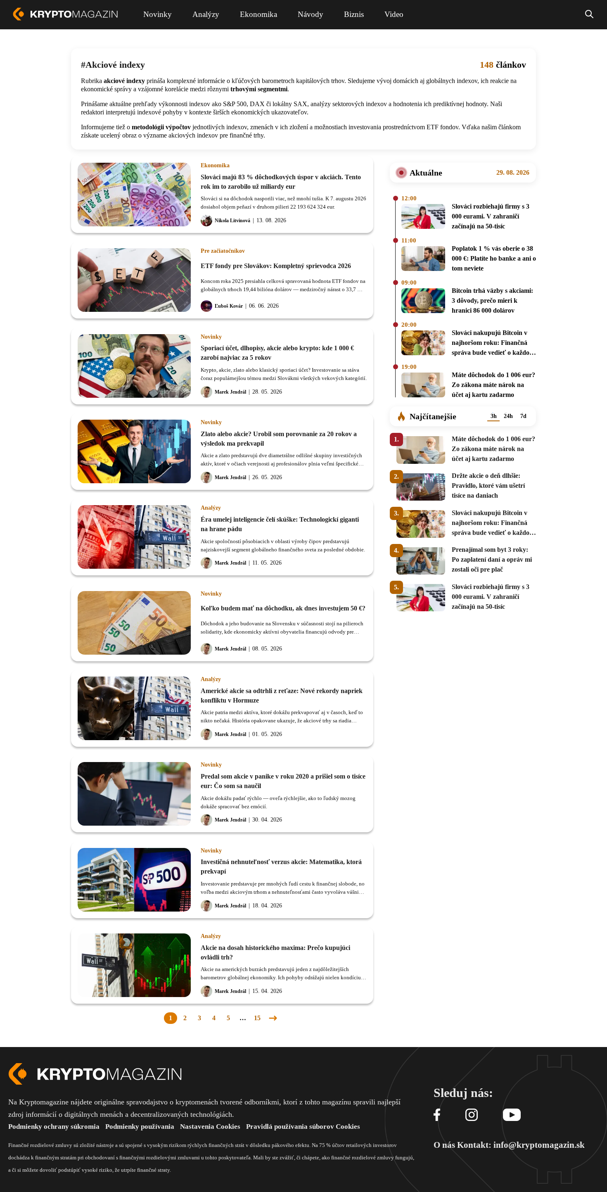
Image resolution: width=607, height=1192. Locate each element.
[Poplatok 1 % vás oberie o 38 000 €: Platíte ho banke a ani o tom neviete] (423, 259)
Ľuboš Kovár (229, 306)
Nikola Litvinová (232, 220)
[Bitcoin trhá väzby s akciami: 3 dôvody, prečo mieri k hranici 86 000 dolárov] (423, 302)
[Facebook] (437, 1115)
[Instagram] (471, 1115)
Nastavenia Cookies (210, 1126)
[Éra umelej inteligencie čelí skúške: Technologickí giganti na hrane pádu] (134, 537)
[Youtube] (512, 1115)
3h (494, 416)
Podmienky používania (139, 1126)
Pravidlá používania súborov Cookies (303, 1126)
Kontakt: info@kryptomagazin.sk (521, 1145)
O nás (444, 1145)
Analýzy (211, 508)
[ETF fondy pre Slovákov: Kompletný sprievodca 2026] (134, 280)
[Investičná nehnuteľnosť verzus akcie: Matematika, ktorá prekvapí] (134, 880)
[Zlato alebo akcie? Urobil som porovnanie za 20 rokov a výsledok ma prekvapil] (134, 451)
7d (523, 416)
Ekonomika (215, 166)
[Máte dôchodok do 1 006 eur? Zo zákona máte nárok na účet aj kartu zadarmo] (423, 386)
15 (257, 1017)
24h (508, 416)
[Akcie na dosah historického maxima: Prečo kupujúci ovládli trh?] (134, 965)
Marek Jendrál (230, 392)
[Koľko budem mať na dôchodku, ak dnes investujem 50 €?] (134, 623)
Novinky (211, 337)
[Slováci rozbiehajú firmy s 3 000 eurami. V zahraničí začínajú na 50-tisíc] (423, 217)
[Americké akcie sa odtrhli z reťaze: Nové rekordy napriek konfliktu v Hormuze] (134, 708)
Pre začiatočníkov (223, 251)
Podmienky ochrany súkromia (54, 1126)
